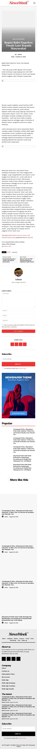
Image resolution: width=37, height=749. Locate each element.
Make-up (24, 640)
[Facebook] (12, 344)
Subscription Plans (8, 674)
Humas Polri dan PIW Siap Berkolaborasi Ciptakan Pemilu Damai (27, 260)
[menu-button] (3, 3)
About (4, 668)
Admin (20, 54)
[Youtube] (18, 659)
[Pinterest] (20, 344)
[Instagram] (9, 659)
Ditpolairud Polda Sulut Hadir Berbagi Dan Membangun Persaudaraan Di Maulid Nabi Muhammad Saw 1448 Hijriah (22, 458)
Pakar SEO (7, 246)
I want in (18, 364)
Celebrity (9, 638)
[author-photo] (3, 517)
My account (6, 677)
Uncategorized (18, 39)
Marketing (13, 640)
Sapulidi (30, 237)
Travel (27, 638)
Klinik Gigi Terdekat (8, 686)
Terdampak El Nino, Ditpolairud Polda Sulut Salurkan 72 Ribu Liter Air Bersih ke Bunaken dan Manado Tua (24, 431)
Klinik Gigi (5, 680)
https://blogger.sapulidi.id (18, 282)
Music (4, 638)
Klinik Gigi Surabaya (8, 683)
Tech (18, 640)
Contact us (5, 671)
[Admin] (18, 272)
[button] (34, 3)
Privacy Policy (22, 368)
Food (32, 638)
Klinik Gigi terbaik (8, 689)
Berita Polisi (5, 702)
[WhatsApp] (24, 344)
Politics (16, 638)
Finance (21, 638)
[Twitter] (16, 344)
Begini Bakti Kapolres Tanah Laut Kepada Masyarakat (9, 260)
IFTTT (9, 252)
